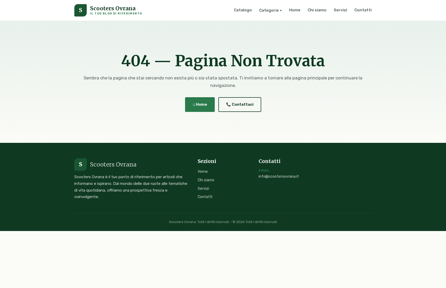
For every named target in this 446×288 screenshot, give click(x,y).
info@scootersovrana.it (279, 176)
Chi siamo (317, 10)
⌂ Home (200, 104)
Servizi (340, 10)
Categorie (270, 10)
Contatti (363, 10)
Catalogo (243, 10)
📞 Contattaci (239, 104)
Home (294, 10)
